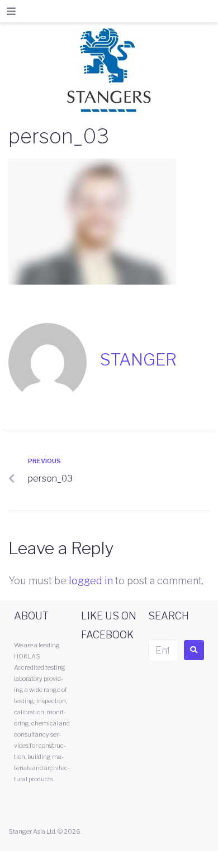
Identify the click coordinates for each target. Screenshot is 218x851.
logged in (91, 580)
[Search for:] (163, 650)
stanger (138, 359)
